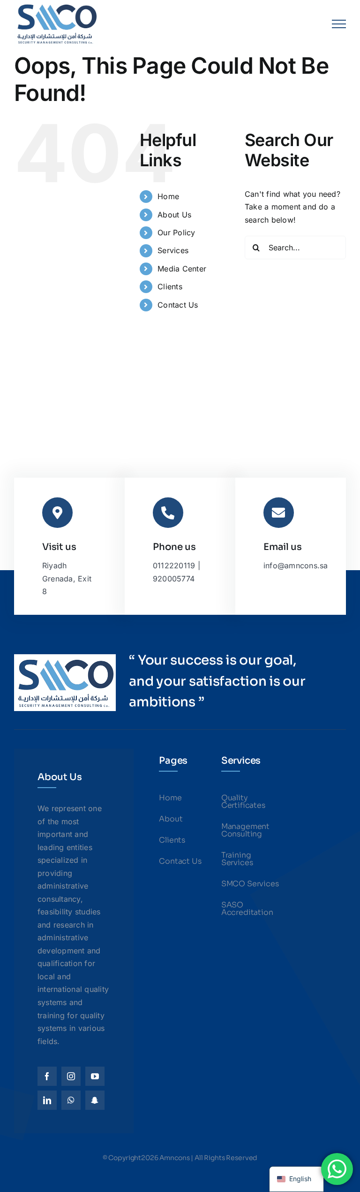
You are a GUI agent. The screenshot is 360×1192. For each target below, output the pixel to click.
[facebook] (47, 1076)
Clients (170, 286)
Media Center (182, 268)
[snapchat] (95, 1100)
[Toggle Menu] (338, 24)
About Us (174, 214)
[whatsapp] (71, 1100)
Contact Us (178, 305)
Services (173, 250)
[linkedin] (47, 1100)
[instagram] (71, 1076)
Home (168, 196)
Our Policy (176, 232)
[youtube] (95, 1076)
